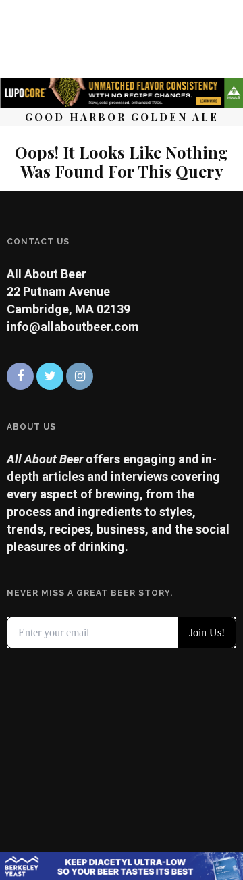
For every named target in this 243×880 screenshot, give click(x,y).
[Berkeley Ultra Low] (121, 865)
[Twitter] (49, 376)
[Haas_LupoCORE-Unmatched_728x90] (121, 91)
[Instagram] (79, 376)
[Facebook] (20, 376)
